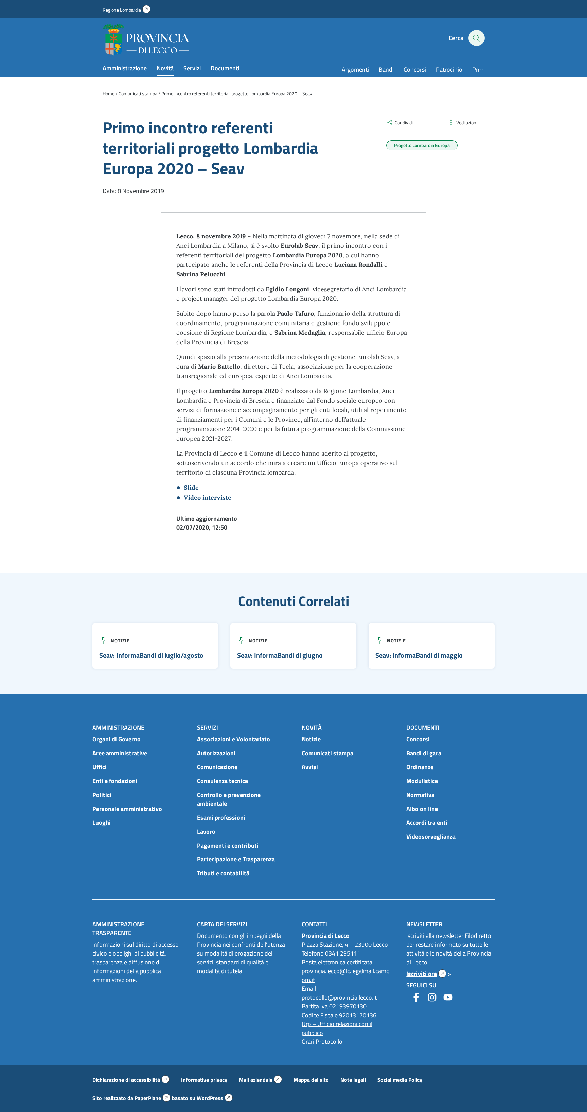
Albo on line (422, 808)
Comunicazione (217, 767)
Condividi (404, 122)
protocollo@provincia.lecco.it (339, 997)
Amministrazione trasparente (118, 929)
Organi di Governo (116, 739)
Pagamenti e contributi (228, 845)
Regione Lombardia (126, 9)
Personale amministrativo (127, 808)
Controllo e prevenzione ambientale (229, 799)
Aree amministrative (119, 753)
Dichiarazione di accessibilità (131, 1080)
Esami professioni (221, 817)
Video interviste (207, 497)
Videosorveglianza (431, 836)
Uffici (99, 767)
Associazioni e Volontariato (233, 739)
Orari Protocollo (322, 1041)
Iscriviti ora (426, 973)
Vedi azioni (466, 122)
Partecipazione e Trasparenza (236, 859)
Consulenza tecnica (222, 780)
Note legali (353, 1080)
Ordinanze (419, 767)
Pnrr (477, 69)
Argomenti (355, 69)
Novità (165, 68)
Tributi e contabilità (223, 873)
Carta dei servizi (222, 924)
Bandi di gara (423, 753)
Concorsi (415, 69)
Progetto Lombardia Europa (422, 145)
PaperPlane (153, 1098)
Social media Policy (399, 1080)
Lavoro (206, 831)
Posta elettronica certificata (337, 962)
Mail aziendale (260, 1080)
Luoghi (101, 822)
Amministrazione (125, 68)
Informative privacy (204, 1080)
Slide (191, 488)
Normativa (420, 794)
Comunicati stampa (327, 753)
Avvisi (310, 767)
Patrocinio (449, 69)
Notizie (120, 640)
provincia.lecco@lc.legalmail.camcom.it (345, 975)
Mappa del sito (311, 1080)
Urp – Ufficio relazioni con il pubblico (337, 1028)
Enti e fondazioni (114, 780)
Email (309, 988)
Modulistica (422, 780)
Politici (101, 794)
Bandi (386, 69)
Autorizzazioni (216, 753)
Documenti (225, 68)
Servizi (192, 68)
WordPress (215, 1098)
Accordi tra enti (426, 822)
